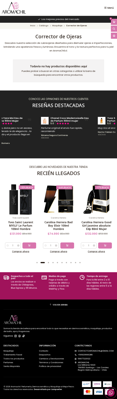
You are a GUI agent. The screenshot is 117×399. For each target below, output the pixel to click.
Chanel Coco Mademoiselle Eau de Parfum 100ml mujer (64, 119)
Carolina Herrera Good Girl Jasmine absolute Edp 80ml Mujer (96, 225)
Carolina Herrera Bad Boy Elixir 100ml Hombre (58, 225)
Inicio (32, 26)
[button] (37, 262)
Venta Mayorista (12, 366)
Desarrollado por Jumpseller (48, 389)
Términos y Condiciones (51, 362)
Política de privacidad (50, 366)
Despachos (44, 354)
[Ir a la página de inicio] (14, 8)
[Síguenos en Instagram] (15, 336)
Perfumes (8, 362)
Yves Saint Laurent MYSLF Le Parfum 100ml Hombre (20, 225)
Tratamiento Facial (13, 354)
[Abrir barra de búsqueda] (114, 29)
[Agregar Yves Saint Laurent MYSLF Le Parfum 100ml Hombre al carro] (29, 245)
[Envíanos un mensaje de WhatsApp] (111, 393)
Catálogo (43, 26)
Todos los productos (14, 358)
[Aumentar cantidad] (18, 245)
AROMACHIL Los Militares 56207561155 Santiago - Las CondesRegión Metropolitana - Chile (93, 366)
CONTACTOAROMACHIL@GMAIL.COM (96, 350)
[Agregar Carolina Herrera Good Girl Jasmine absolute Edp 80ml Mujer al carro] (105, 245)
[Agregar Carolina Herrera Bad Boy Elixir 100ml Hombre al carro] (67, 245)
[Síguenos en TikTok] (23, 336)
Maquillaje (57, 26)
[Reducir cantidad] (7, 245)
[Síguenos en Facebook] (19, 336)
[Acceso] (114, 36)
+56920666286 (85, 354)
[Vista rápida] (8, 201)
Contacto (43, 350)
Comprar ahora (20, 251)
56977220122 (84, 358)
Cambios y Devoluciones (51, 358)
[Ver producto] (40, 121)
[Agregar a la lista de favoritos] (8, 194)
